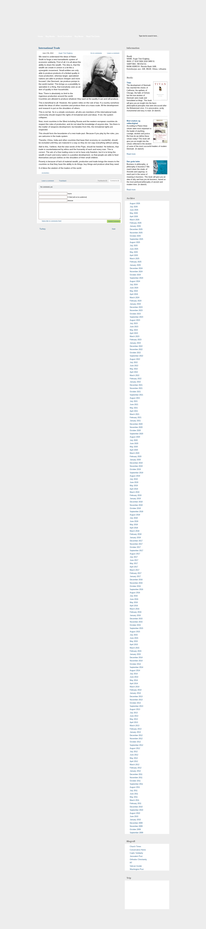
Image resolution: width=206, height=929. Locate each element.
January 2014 (135, 693)
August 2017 (135, 554)
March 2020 (134, 453)
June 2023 (134, 327)
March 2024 (134, 297)
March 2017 (134, 570)
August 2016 (135, 593)
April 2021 (134, 411)
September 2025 (136, 239)
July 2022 (134, 362)
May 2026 (134, 213)
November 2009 (136, 826)
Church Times (135, 846)
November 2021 (136, 388)
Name (70, 193)
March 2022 (134, 375)
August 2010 (135, 813)
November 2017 (136, 544)
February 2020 (135, 456)
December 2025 (136, 229)
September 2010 (136, 810)
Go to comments (96, 53)
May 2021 (134, 408)
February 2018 (135, 534)
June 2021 (134, 404)
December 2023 (136, 307)
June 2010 (134, 816)
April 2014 (134, 683)
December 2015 (136, 619)
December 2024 (136, 268)
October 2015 (135, 625)
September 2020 (136, 434)
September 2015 (136, 628)
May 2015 (134, 641)
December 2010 (136, 807)
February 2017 (135, 573)
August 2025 (135, 242)
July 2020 (134, 440)
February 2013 (135, 729)
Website (70, 200)
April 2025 (134, 255)
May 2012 (134, 758)
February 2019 (135, 495)
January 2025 (135, 265)
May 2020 (134, 447)
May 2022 (134, 369)
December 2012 (136, 735)
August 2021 (135, 398)
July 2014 (134, 674)
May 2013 (134, 719)
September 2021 (136, 395)
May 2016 (134, 602)
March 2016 (134, 609)
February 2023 (135, 340)
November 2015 (136, 622)
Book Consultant (65, 36)
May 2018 (134, 524)
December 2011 (136, 774)
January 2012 (135, 771)
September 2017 (136, 550)
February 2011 (135, 803)
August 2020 (135, 437)
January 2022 (135, 382)
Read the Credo (93, 36)
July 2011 (133, 790)
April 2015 (134, 644)
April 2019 (134, 489)
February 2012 (135, 768)
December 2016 (136, 580)
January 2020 (135, 460)
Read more (131, 154)
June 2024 (134, 288)
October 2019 (135, 469)
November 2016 (136, 583)
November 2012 (136, 738)
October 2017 (135, 547)
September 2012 (136, 745)
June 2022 (134, 366)
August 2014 (135, 670)
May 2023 (134, 330)
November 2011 (136, 777)
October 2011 (135, 781)
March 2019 (134, 492)
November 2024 (136, 271)
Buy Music (79, 36)
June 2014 (134, 677)
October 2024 (135, 275)
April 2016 (134, 606)
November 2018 (136, 505)
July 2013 (134, 713)
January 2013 (135, 732)
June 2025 (134, 249)
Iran (113, 229)
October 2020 (135, 430)
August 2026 (135, 203)
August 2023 (135, 320)
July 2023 (134, 323)
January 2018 (135, 537)
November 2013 (136, 700)
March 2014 (134, 687)
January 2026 (135, 226)
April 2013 (134, 722)
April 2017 (134, 567)
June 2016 (134, 599)
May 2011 (134, 797)
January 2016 (135, 615)
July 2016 (134, 596)
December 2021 (136, 385)
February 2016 (135, 612)
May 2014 (134, 680)
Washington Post (137, 869)
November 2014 (136, 661)
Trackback (62, 181)
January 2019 (135, 498)
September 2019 (136, 473)
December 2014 (136, 657)
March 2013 (134, 725)
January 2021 (135, 421)
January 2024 (135, 304)
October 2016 (135, 586)
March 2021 (134, 414)
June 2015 (134, 638)
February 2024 (135, 301)
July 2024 (134, 284)
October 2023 (135, 314)
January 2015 (135, 654)
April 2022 (134, 372)
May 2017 (134, 563)
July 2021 (134, 401)
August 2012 (135, 748)
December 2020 (136, 424)
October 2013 (135, 703)
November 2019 (136, 466)
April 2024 (134, 294)
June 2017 (134, 560)
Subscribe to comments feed (51, 221)
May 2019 (134, 485)
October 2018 (135, 508)
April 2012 (134, 761)
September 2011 (136, 784)
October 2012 (135, 742)
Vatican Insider (136, 866)
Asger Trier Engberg (65, 53)
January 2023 (135, 343)
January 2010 (135, 820)
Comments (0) (114, 180)
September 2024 (136, 278)
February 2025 (135, 262)
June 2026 (134, 210)
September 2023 (136, 317)
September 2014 (136, 667)
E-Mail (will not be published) (77, 197)
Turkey (43, 229)
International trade (49, 48)
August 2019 (135, 476)
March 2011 (134, 800)
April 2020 (134, 450)
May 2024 (134, 291)
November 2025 (136, 233)
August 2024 (135, 281)
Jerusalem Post (136, 856)
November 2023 (136, 310)
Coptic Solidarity (136, 853)
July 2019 (134, 479)
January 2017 (135, 576)
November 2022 (136, 349)
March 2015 (134, 648)
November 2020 (136, 427)
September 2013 (136, 706)
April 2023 (134, 333)
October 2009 (135, 829)
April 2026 (134, 216)
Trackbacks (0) (102, 180)
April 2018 (134, 528)
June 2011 (134, 794)
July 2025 (134, 245)
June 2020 (134, 443)
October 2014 (135, 664)
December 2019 (136, 463)
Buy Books (50, 36)
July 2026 (134, 207)
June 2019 (134, 482)
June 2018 (134, 521)
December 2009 (136, 823)
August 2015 (135, 632)
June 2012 (134, 755)
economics (45, 173)
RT (131, 863)
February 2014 (135, 690)
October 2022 (135, 353)
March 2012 (134, 764)
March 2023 (134, 336)
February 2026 (135, 223)
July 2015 (134, 635)
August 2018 (135, 515)
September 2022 (136, 356)
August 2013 (135, 709)
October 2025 (135, 236)
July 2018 (134, 518)
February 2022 (135, 379)
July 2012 (134, 751)
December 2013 (136, 696)
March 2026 (134, 220)
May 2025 (134, 252)
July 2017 (134, 557)
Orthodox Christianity (138, 859)
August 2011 (135, 787)
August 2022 (135, 359)
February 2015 (135, 651)
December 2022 (136, 346)
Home (40, 36)
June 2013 (134, 716)
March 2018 (134, 531)
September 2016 (136, 589)
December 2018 (136, 502)
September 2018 (136, 511)
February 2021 (135, 417)
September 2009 (136, 833)
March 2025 (134, 258)
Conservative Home (138, 850)
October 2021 (135, 392)
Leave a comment (113, 53)
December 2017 (136, 541)
